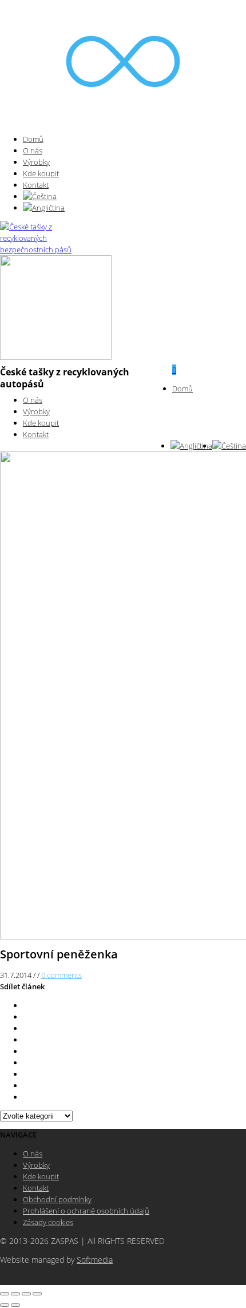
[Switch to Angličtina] (134, 207)
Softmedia (95, 1260)
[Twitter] (26, 1005)
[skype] (26, 1097)
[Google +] (26, 1051)
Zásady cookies (48, 1222)
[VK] (26, 1028)
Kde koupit (41, 173)
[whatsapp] (26, 1085)
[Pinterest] (26, 1039)
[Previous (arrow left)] (4, 1305)
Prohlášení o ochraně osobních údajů (86, 1211)
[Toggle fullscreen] (26, 1293)
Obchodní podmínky (57, 1199)
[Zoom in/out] (37, 1293)
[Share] (15, 1293)
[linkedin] (26, 1074)
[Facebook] (26, 1017)
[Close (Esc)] (4, 1293)
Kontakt (36, 185)
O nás (32, 150)
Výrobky (36, 162)
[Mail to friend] (26, 1062)
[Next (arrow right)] (15, 1305)
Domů (33, 139)
